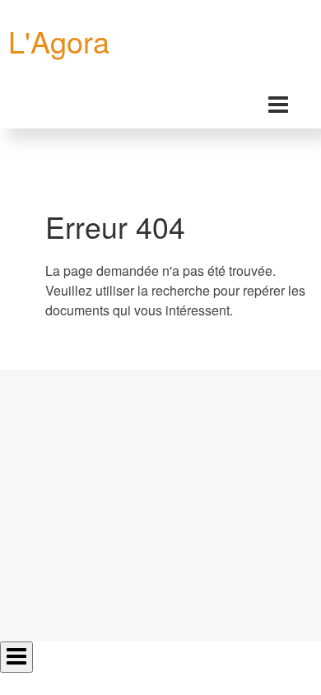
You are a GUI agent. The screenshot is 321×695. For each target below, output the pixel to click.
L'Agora (58, 40)
